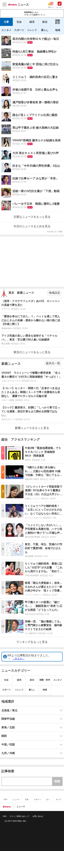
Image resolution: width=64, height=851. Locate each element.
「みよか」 (18, 658)
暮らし (45, 30)
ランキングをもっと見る (32, 641)
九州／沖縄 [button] (8, 753)
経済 (32, 21)
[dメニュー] (7, 806)
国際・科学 (44, 680)
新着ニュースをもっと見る (32, 427)
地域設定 (54, 292)
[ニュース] (18, 5)
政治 (44, 21)
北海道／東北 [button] (9, 710)
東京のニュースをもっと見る (32, 352)
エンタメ (6, 30)
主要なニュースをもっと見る (32, 216)
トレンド (32, 30)
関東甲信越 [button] (8, 718)
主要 (6, 21)
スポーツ (19, 30)
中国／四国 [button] (8, 744)
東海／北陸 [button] (8, 727)
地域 (57, 30)
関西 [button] (4, 736)
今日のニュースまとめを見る (32, 226)
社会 (19, 21)
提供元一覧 (53, 363)
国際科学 (57, 21)
